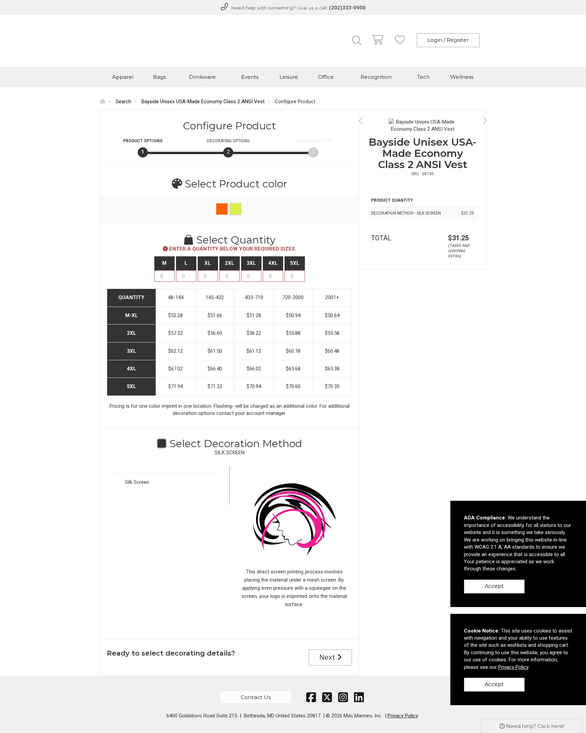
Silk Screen (137, 482)
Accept (494, 586)
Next (328, 657)
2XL (229, 263)
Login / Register (448, 40)
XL (207, 263)
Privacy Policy (403, 716)
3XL (251, 263)
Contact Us (256, 697)
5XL (294, 263)
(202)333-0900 (347, 8)
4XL (273, 263)
